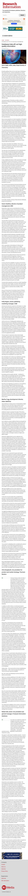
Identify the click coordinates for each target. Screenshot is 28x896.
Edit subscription (5, 880)
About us (3, 866)
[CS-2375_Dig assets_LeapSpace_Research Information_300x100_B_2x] (14, 25)
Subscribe (3, 878)
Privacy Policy (4, 871)
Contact (3, 864)
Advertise (3, 869)
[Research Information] (12, 5)
